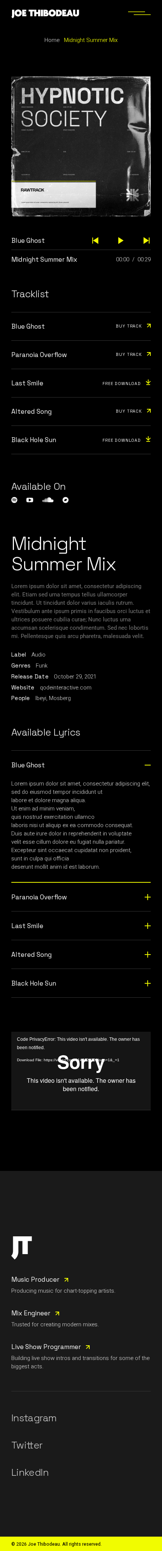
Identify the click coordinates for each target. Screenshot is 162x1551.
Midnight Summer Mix (44, 259)
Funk (41, 665)
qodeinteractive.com (66, 687)
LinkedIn (30, 1472)
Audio (38, 655)
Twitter (26, 1445)
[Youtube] (29, 500)
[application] (81, 1071)
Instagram (34, 1417)
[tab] (81, 764)
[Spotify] (14, 500)
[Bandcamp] (66, 500)
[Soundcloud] (47, 499)
